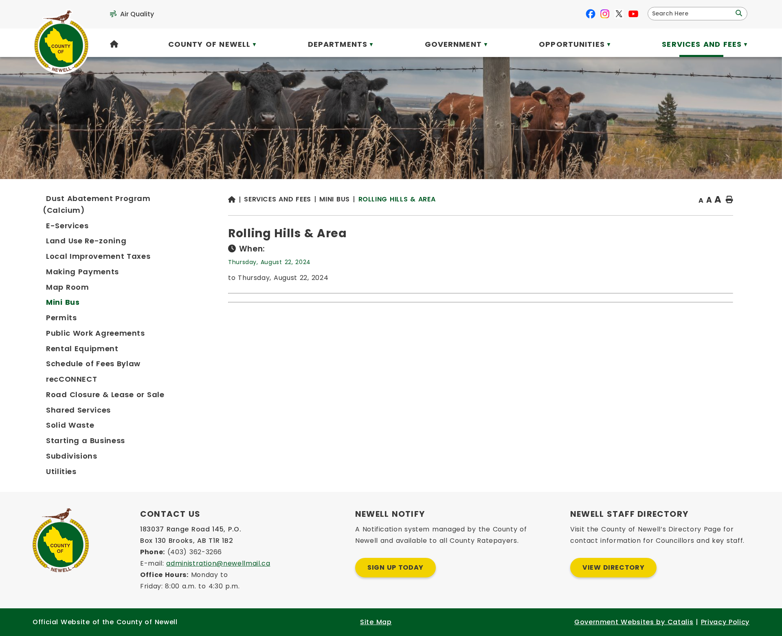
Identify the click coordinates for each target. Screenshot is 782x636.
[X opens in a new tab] (619, 14)
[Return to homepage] (236, 200)
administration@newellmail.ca (218, 563)
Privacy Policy (725, 622)
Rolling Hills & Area (397, 199)
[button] (738, 13)
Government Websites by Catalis (633, 622)
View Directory (613, 567)
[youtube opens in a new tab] (633, 14)
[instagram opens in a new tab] (605, 14)
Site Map (375, 622)
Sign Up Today (395, 567)
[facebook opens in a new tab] (590, 14)
